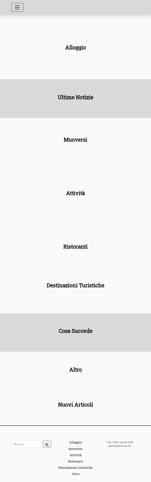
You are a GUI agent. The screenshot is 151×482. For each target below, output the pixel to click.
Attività (76, 455)
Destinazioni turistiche (75, 467)
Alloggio (75, 442)
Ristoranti (75, 461)
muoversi (75, 449)
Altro (75, 474)
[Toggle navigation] (17, 7)
